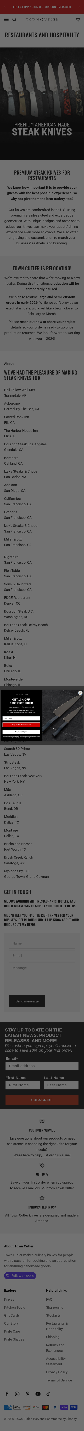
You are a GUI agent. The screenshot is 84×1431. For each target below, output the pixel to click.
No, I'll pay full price (21, 732)
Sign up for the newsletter (21, 725)
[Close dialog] (80, 693)
